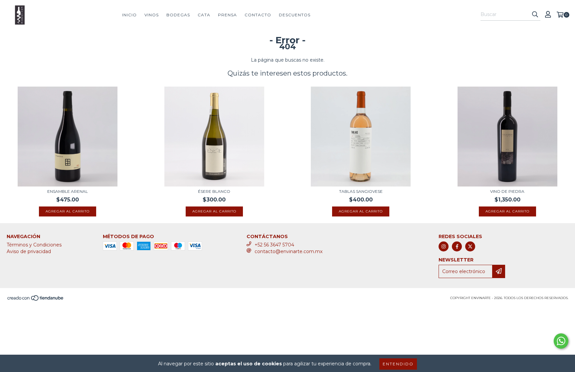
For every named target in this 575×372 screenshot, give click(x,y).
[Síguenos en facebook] (457, 246)
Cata (204, 14)
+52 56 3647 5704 (274, 245)
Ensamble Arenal (67, 191)
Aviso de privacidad (29, 251)
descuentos (294, 14)
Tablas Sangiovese (361, 191)
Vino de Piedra (507, 191)
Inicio (129, 14)
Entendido (398, 363)
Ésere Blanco (214, 191)
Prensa (227, 14)
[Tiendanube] (36, 300)
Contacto (258, 14)
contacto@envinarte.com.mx (288, 251)
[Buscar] (535, 15)
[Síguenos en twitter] (470, 246)
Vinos (151, 14)
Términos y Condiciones (34, 245)
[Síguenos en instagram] (444, 246)
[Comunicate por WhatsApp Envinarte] (561, 341)
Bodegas (178, 14)
